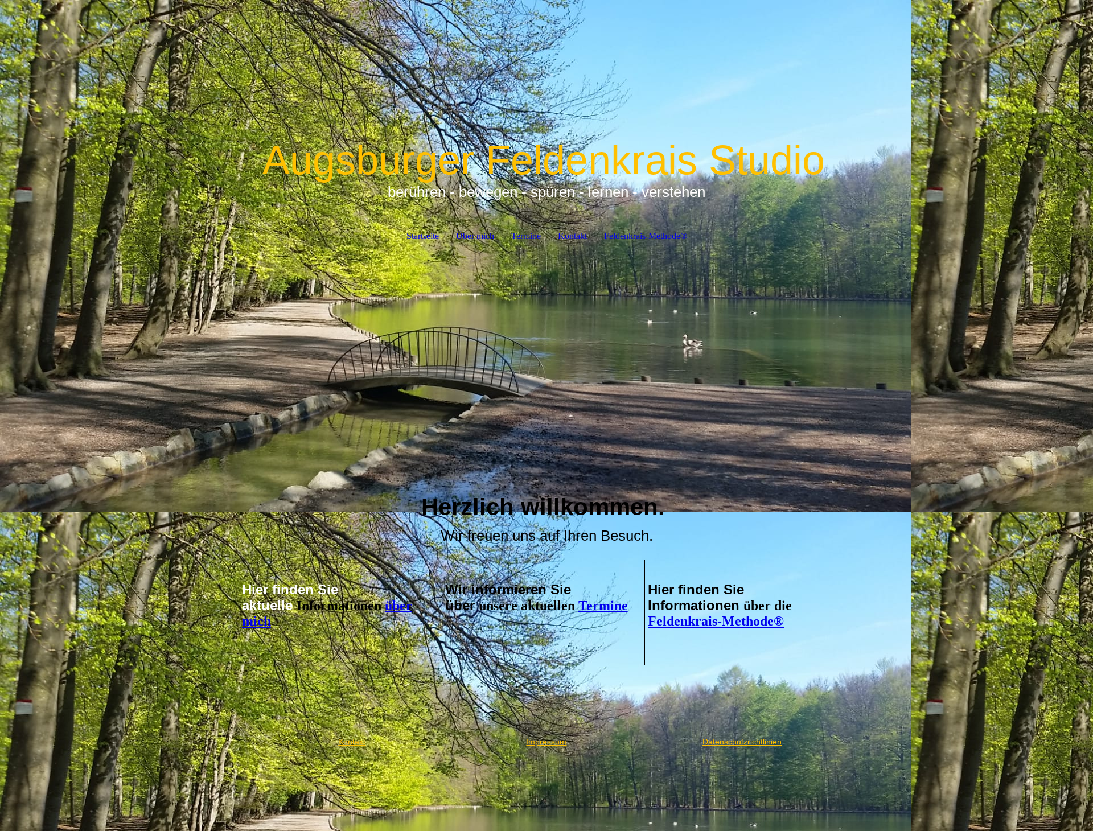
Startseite (422, 236)
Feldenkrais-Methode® (645, 236)
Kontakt (572, 236)
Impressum (546, 741)
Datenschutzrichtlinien (742, 741)
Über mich (475, 236)
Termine (526, 236)
